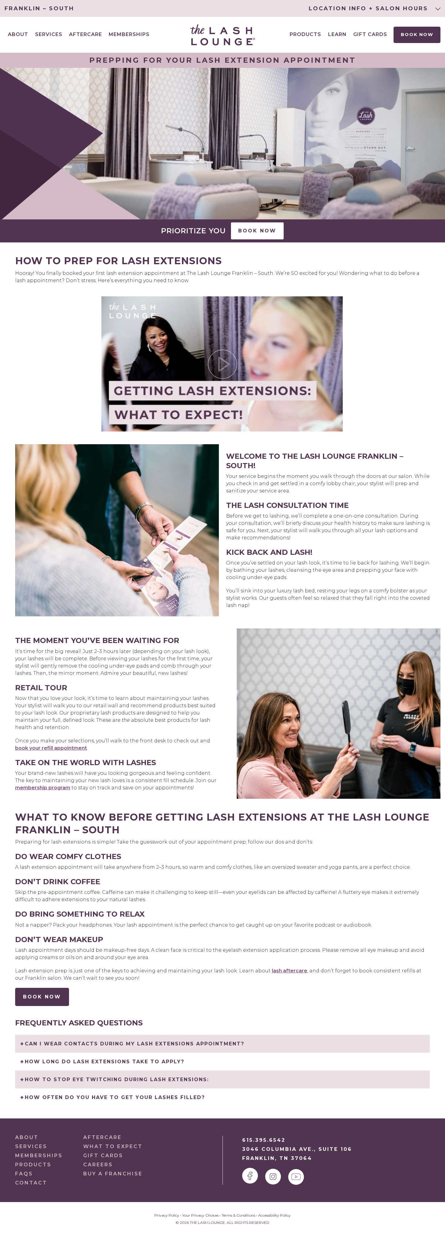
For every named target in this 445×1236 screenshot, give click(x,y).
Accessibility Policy (274, 1215)
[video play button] (222, 364)
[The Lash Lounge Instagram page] (273, 1176)
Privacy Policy (166, 1215)
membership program (42, 788)
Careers (98, 1165)
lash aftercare (289, 971)
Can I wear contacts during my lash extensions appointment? (134, 1044)
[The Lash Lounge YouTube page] (296, 1177)
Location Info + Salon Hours (369, 8)
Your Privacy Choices (200, 1215)
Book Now (416, 34)
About (26, 1137)
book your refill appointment (51, 748)
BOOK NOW (42, 997)
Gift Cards (370, 34)
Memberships (129, 34)
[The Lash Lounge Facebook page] (250, 1176)
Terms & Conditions (238, 1215)
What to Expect (113, 1146)
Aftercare (85, 34)
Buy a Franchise (113, 1174)
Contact (31, 1183)
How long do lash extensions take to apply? (104, 1061)
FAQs (24, 1174)
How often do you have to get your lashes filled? (115, 1097)
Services (31, 1146)
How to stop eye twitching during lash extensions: (117, 1079)
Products (305, 34)
